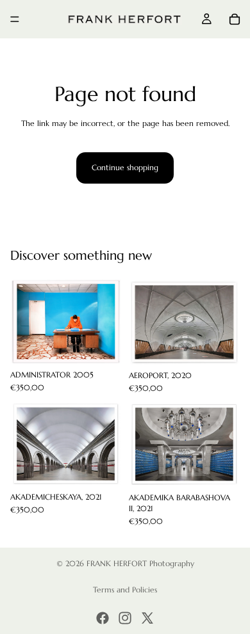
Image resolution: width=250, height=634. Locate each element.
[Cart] (235, 19)
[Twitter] (147, 618)
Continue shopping (125, 167)
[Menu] (14, 19)
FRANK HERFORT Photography (140, 563)
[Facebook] (102, 618)
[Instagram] (125, 618)
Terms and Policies (125, 589)
